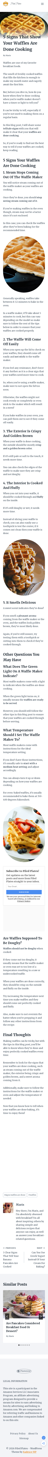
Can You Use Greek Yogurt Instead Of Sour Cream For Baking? (36, 1257)
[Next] (41, 1316)
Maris (8, 55)
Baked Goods (9, 32)
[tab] (19, 1345)
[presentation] (24, 1304)
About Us (33, 1433)
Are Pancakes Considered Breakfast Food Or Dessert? (23, 1327)
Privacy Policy (18, 1433)
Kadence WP (29, 1452)
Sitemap (24, 1438)
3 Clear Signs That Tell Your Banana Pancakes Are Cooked (11, 1257)
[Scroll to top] (41, 1453)
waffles (32, 1195)
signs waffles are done (14, 1195)
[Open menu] (42, 4)
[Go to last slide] (7, 1316)
